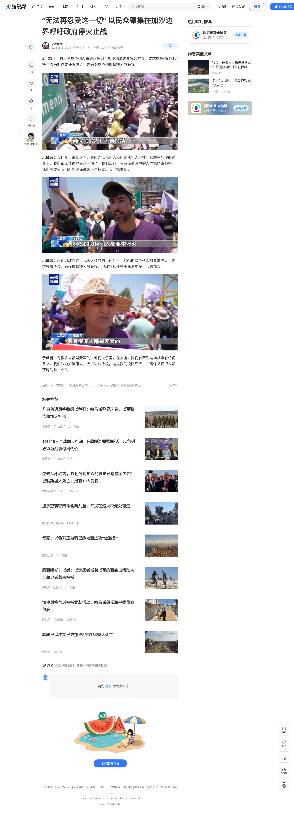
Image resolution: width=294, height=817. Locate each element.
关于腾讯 (48, 787)
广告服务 (115, 787)
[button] (240, 35)
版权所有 (115, 804)
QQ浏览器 (152, 787)
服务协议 (78, 787)
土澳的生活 (49, 426)
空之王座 (47, 555)
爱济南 (46, 651)
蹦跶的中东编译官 (53, 523)
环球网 (46, 587)
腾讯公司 (105, 804)
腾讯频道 (165, 787)
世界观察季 (49, 491)
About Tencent (63, 787)
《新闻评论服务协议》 (96, 665)
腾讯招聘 (127, 787)
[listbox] (110, 525)
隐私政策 (91, 787)
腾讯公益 (139, 787)
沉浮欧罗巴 (49, 458)
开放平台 (103, 787)
